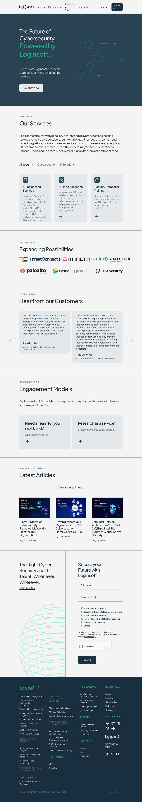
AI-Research (85, 735)
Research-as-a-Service (69, 6)
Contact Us (84, 756)
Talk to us (116, 7)
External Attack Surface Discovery (29, 782)
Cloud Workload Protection (26, 762)
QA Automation (86, 711)
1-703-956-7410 (111, 746)
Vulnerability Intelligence (30, 696)
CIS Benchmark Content (30, 719)
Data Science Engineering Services (89, 695)
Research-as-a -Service (86, 725)
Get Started (31, 87)
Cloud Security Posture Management (29, 755)
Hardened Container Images (28, 749)
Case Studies (111, 702)
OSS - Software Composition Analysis (59, 739)
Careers (83, 752)
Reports (109, 698)
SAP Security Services (29, 734)
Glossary (109, 710)
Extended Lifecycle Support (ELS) (58, 732)
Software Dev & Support (86, 701)
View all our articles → (71, 487)
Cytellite (53, 768)
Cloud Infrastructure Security (28, 724)
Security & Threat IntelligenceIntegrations (27, 702)
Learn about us (27, 587)
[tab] (26, 164)
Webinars (109, 706)
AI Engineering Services (59, 708)
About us (83, 748)
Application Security (28, 730)
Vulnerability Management (31, 709)
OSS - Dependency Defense (57, 745)
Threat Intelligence (27, 777)
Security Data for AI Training (61, 716)
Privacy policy (116, 792)
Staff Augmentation (88, 707)
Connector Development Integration (30, 714)
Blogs (108, 694)
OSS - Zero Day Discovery (60, 750)
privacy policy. (90, 637)
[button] (39, 7)
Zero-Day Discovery (88, 731)
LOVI (51, 764)
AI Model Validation (57, 712)
